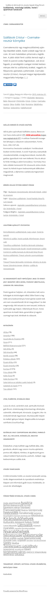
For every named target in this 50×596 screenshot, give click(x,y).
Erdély (17, 104)
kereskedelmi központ (11, 515)
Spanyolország (32, 538)
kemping (37, 513)
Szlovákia (29, 540)
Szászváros (15, 107)
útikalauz (19, 554)
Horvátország (26, 512)
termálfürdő (19, 549)
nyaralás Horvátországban (25, 528)
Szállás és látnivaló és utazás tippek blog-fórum (25, 5)
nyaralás (8, 528)
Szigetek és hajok (10, 385)
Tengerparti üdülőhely (20, 546)
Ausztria (26, 502)
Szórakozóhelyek (40, 540)
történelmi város (14, 552)
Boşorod (11, 101)
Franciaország (12, 510)
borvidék (27, 505)
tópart (27, 549)
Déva (12, 104)
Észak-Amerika (9, 365)
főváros (24, 510)
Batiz (5, 101)
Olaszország (33, 534)
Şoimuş (6, 107)
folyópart (25, 507)
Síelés (7, 543)
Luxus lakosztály (10, 525)
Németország (12, 535)
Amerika (6, 335)
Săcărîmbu (38, 104)
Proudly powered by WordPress (15, 591)
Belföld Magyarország (12, 345)
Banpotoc (40, 97)
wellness (8, 554)
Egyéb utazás (8, 355)
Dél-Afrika (7, 349)
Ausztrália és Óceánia (12, 339)
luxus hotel (32, 522)
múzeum (37, 525)
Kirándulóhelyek (18, 518)
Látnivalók (25, 525)
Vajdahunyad (26, 107)
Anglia (5, 503)
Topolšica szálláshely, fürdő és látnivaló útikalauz (23, 245)
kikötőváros (37, 515)
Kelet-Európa (8, 379)
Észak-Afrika (8, 362)
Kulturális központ (13, 522)
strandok (7, 540)
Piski (23, 104)
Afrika (5, 332)
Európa (16, 97)
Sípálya (15, 543)
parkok (20, 538)
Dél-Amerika (8, 352)
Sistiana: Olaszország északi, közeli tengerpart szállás (24, 248)
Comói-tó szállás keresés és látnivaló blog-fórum (23, 252)
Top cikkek (7, 389)
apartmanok (14, 503)
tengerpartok (8, 549)
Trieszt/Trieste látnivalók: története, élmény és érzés (24, 262)
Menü (42, 16)
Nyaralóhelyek (16, 531)
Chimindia (20, 101)
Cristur (34, 101)
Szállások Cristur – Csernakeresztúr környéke (21, 39)
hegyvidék (10, 512)
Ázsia (5, 342)
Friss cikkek (8, 372)
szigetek (21, 540)
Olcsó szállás (10, 538)
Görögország (35, 509)
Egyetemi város (11, 507)
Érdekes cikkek (9, 359)
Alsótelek (31, 97)
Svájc (14, 540)
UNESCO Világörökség (36, 552)
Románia (29, 104)
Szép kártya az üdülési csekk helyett (18, 382)
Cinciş (27, 101)
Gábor (12, 94)
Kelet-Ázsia (7, 375)
